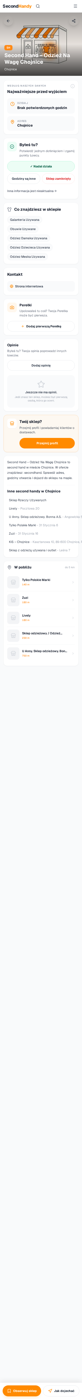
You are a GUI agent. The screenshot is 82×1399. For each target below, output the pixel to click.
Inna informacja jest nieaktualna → (32, 191)
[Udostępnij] (74, 21)
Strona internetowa (29, 286)
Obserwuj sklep (25, 1391)
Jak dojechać (64, 1391)
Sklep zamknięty (58, 179)
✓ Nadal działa (41, 166)
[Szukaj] (38, 6)
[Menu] (75, 6)
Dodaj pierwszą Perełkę (43, 326)
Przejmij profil (47, 443)
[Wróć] (8, 21)
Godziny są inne (24, 179)
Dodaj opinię (41, 365)
